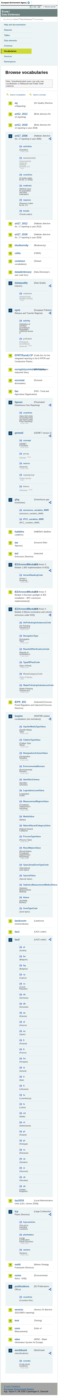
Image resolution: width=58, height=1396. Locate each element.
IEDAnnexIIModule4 (24, 609)
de (24, 994)
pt (24, 1140)
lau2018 (19, 1200)
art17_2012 (21, 223)
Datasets (8, 30)
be (24, 956)
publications (22, 1286)
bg (24, 965)
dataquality (21, 283)
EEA (16, 2)
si (24, 1168)
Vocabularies (10, 51)
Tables (7, 35)
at (24, 947)
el (24, 1022)
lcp (16, 1211)
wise (17, 1339)
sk (24, 1177)
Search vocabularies (18, 95)
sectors (26, 1250)
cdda (18, 253)
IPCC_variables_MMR (28, 519)
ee (24, 1013)
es (24, 1031)
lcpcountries (28, 1222)
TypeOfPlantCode (28, 662)
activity (26, 321)
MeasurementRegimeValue (28, 801)
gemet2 (19, 433)
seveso (19, 1309)
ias (16, 542)
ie (24, 1067)
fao (16, 391)
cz (24, 984)
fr (24, 1049)
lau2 (17, 939)
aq (16, 103)
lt (23, 1086)
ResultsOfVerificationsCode (28, 649)
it (23, 1077)
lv (24, 1104)
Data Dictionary (26, 19)
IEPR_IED (20, 702)
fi (23, 1040)
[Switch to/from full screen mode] (39, 6)
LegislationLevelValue (28, 790)
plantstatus (28, 1235)
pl (24, 1131)
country (26, 1361)
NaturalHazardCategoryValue (28, 825)
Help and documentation (15, 25)
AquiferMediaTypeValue (28, 726)
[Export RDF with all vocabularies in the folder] (50, 139)
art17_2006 (21, 135)
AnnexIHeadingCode (28, 575)
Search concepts (39, 95)
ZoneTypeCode (28, 908)
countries (27, 175)
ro (24, 1150)
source (26, 463)
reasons (27, 200)
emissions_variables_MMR (28, 510)
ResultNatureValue (28, 848)
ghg (17, 499)
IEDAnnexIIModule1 (24, 564)
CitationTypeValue (28, 740)
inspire (19, 716)
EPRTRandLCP (24, 355)
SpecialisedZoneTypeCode (28, 865)
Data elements (10, 40)
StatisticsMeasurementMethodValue (28, 885)
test (17, 1320)
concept (27, 440)
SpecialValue (28, 875)
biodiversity (21, 245)
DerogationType (28, 636)
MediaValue (28, 816)
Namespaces (10, 61)
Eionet (15, 19)
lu (24, 1095)
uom (17, 1328)
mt (24, 1113)
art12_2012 (21, 114)
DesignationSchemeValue (28, 753)
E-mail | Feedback (12, 1386)
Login (34, 7)
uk (24, 1186)
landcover (20, 920)
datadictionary (23, 272)
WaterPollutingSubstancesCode (28, 685)
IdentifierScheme (28, 779)
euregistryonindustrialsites (24, 369)
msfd (18, 1264)
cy (24, 974)
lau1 (17, 931)
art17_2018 (21, 234)
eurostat (19, 380)
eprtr (17, 310)
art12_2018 (21, 125)
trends (26, 211)
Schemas (8, 46)
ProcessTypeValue (28, 836)
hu (24, 1058)
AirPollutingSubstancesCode (28, 622)
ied (16, 553)
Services (8, 56)
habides (19, 531)
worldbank (21, 1350)
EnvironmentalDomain (28, 766)
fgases (19, 402)
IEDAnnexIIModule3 (24, 592)
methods (27, 185)
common (20, 261)
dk (24, 1004)
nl (24, 1122)
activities (27, 146)
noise (18, 1275)
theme (26, 897)
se (24, 1159)
